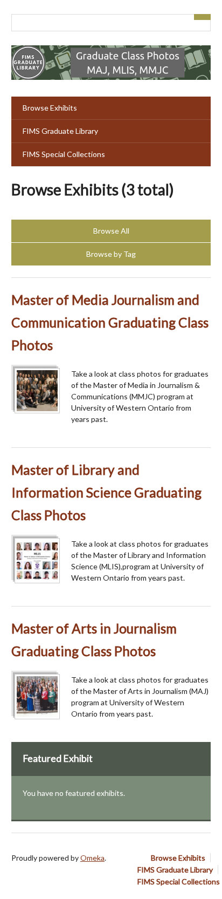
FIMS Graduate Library (60, 130)
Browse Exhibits (50, 107)
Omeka (92, 857)
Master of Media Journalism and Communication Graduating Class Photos (110, 322)
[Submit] (202, 17)
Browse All (111, 230)
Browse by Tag (111, 253)
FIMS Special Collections (64, 154)
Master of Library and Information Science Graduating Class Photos (106, 492)
